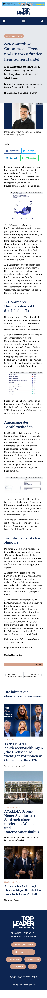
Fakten (7, 84)
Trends (15, 84)
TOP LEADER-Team (23, 952)
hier (22, 642)
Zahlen (7, 87)
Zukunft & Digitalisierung (23, 87)
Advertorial (8, 838)
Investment (34, 838)
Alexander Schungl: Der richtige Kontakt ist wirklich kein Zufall (23, 890)
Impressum (18, 966)
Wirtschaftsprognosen (30, 84)
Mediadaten (14, 959)
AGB (32, 966)
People (22, 766)
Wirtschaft (20, 840)
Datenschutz (33, 959)
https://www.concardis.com (18, 647)
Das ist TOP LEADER (24, 944)
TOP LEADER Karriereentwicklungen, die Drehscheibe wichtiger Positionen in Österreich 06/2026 (23, 752)
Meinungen (8, 900)
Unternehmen (9, 840)
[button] (4, 21)
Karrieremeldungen (11, 766)
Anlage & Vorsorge (21, 838)
